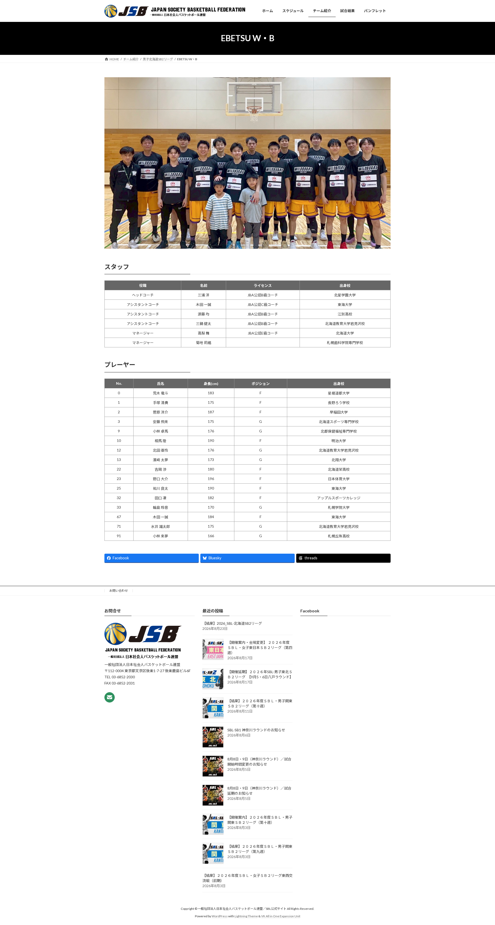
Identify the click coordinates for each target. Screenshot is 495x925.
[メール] (109, 697)
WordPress (220, 916)
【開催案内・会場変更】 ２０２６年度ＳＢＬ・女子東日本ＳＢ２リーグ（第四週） (259, 647)
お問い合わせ (118, 591)
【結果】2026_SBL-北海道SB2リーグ (232, 623)
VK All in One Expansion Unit (280, 916)
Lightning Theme (246, 916)
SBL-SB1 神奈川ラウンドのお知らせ (256, 730)
